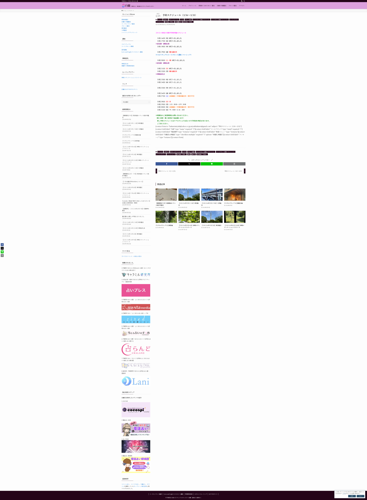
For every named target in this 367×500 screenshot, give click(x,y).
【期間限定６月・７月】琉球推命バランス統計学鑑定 (135, 176)
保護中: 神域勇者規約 (128, 66)
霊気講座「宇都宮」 (188, 22)
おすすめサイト (213, 494)
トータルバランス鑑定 (128, 24)
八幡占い (143, 484)
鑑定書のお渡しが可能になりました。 (133, 217)
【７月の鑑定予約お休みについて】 (133, 182)
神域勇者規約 (189, 494)
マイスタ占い (135, 484)
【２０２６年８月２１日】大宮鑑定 (133, 169)
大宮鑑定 (124, 30)
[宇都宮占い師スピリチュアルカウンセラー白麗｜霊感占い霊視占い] (138, 5)
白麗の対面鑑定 (126, 22)
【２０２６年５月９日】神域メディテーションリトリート (135, 242)
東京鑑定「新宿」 (169, 22)
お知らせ (166, 19)
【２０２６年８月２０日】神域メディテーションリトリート (135, 162)
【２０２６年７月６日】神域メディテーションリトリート (135, 195)
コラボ (182, 19)
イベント (160, 19)
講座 (176, 22)
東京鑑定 (124, 28)
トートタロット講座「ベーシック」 (219, 19)
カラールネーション (174, 19)
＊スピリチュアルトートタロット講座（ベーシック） (174, 55)
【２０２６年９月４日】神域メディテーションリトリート (135, 148)
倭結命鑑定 (125, 19)
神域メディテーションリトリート (132, 77)
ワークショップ (160, 22)
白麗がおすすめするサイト (130, 89)
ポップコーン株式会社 (140, 486)
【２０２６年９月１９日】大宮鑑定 (133, 130)
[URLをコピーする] (234, 163)
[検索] (244, 1)
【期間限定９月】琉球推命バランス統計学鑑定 (135, 117)
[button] (167, 163)
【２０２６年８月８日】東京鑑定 (132, 188)
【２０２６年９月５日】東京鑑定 (132, 155)
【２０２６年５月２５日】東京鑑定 (133, 223)
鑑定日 (180, 22)
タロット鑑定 (188, 19)
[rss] (241, 1)
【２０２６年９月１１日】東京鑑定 (133, 124)
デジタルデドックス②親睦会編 (131, 136)
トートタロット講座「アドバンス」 (201, 19)
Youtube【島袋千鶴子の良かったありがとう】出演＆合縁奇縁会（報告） (136, 203)
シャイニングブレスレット (129, 32)
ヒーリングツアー (234, 19)
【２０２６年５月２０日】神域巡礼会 (133, 229)
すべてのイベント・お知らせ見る (132, 256)
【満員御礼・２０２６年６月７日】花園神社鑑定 (135, 210)
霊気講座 (124, 50)
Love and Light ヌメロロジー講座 (132, 52)
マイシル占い (126, 484)
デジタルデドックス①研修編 (130, 142)
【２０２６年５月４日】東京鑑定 (132, 235)
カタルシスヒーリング (200, 494)
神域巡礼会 (125, 64)
